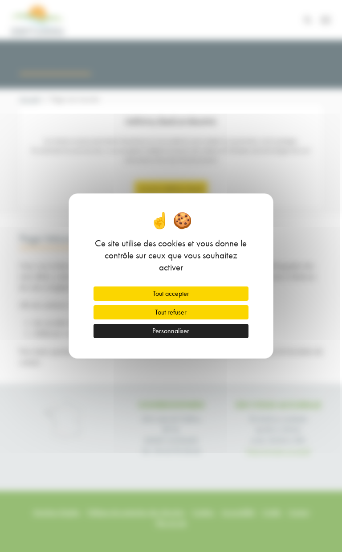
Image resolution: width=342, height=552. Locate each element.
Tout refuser (171, 312)
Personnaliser (170, 330)
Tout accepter (171, 293)
